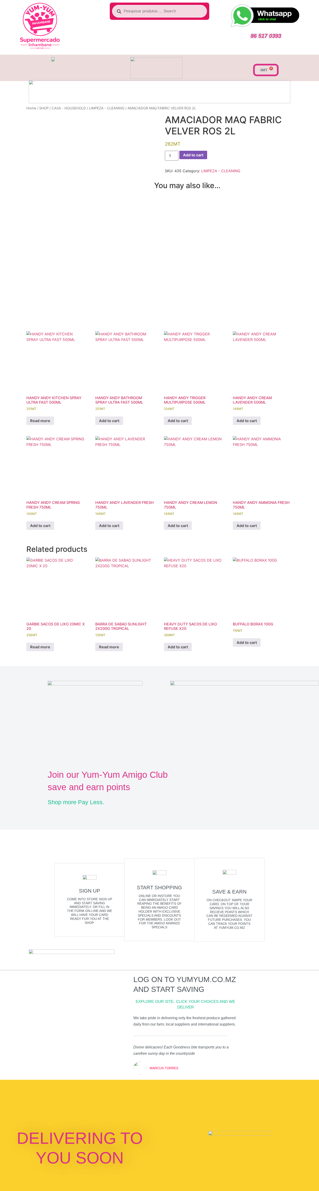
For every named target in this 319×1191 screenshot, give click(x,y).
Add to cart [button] (109, 420)
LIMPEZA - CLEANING (106, 108)
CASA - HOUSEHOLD (69, 108)
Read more (40, 420)
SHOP (44, 108)
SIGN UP (89, 891)
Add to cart (193, 155)
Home (31, 108)
